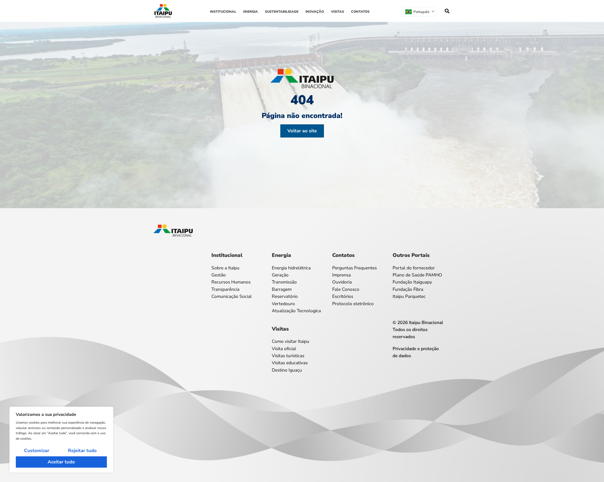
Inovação (315, 11)
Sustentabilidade (281, 11)
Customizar (36, 450)
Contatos (360, 11)
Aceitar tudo (61, 462)
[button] (447, 11)
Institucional (223, 11)
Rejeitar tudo (82, 450)
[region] (61, 440)
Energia (250, 11)
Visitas (337, 11)
